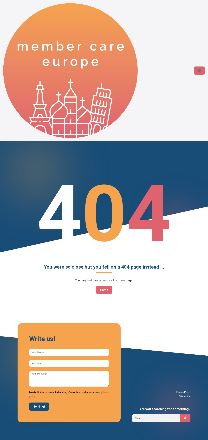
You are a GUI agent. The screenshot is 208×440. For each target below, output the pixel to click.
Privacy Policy (183, 392)
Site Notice (184, 396)
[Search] (185, 418)
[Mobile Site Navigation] (199, 70)
